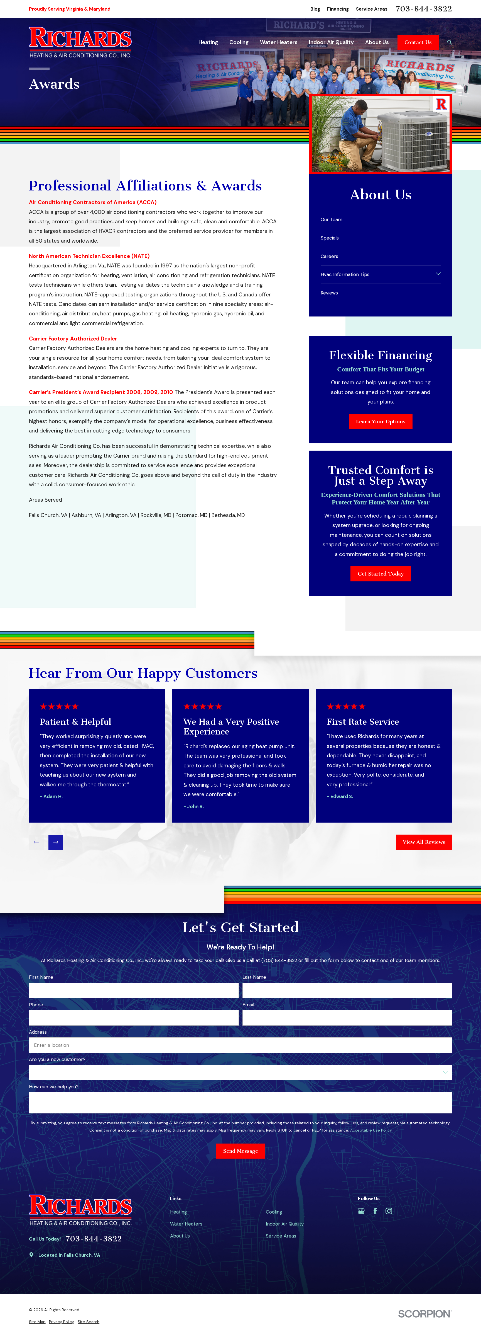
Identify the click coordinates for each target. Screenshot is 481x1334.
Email (248, 1004)
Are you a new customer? (57, 1059)
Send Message (240, 1151)
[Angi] (402, 1211)
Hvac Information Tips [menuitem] (345, 274)
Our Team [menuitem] (331, 219)
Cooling (274, 1212)
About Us (180, 1236)
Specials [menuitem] (330, 238)
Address (38, 1032)
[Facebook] (375, 1211)
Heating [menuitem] (208, 42)
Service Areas (371, 9)
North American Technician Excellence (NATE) (89, 256)
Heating (178, 1212)
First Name (41, 977)
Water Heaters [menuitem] (279, 42)
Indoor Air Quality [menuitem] (331, 42)
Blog (315, 9)
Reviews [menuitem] (329, 293)
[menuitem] (37, 1322)
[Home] (80, 42)
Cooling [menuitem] (239, 42)
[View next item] (55, 842)
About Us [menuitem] (377, 42)
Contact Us (418, 42)
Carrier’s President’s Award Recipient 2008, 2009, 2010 (101, 392)
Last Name (254, 977)
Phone (36, 1004)
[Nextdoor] (416, 1211)
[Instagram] (389, 1211)
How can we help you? (53, 1086)
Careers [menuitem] (329, 256)
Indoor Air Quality (285, 1224)
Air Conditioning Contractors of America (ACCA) (93, 202)
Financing (338, 9)
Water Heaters (186, 1224)
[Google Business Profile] (361, 1211)
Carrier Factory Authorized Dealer (73, 338)
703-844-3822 (424, 9)
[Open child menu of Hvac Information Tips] (438, 274)
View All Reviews (424, 842)
